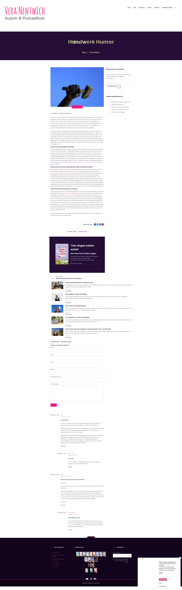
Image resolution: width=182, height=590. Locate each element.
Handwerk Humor (66, 342)
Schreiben (94, 52)
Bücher (149, 7)
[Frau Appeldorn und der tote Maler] (86, 559)
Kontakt (56, 566)
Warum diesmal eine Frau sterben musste (79, 282)
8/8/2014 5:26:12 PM (65, 476)
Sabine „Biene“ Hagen (70, 195)
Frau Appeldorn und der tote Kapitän (77, 317)
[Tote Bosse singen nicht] (87, 554)
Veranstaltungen (167, 7)
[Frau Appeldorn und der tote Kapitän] (92, 559)
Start (129, 7)
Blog (134, 7)
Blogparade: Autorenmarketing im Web (121, 102)
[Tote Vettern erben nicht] (104, 554)
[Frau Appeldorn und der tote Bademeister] (89, 559)
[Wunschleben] (95, 570)
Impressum (57, 561)
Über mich (142, 7)
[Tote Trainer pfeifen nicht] (97, 554)
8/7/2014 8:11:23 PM (65, 416)
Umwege (66, 193)
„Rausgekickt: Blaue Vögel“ (64, 173)
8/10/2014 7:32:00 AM (73, 514)
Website (52, 369)
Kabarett (156, 7)
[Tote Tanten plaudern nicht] (94, 554)
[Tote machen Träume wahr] (84, 554)
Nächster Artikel (83, 231)
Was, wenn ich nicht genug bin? (75, 306)
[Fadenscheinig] (89, 564)
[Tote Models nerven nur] (77, 554)
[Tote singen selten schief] (101, 554)
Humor (60, 113)
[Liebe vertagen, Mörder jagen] (81, 554)
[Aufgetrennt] (92, 564)
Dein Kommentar (54, 384)
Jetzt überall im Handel (76, 263)
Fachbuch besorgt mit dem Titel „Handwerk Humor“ (83, 162)
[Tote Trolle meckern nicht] (90, 554)
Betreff (52, 347)
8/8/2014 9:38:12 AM (73, 455)
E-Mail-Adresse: (109, 78)
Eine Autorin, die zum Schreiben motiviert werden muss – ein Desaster (88, 329)
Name (52, 355)
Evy (61, 415)
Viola (62, 474)
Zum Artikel (68, 291)
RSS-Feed (56, 552)
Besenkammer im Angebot (118, 112)
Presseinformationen (59, 559)
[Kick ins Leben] (87, 570)
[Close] (180, 558)
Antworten (63, 446)
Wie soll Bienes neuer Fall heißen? (76, 294)
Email (52, 362)
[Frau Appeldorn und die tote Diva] (95, 559)
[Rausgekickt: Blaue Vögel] (92, 570)
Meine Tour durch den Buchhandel (120, 107)
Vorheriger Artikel (71, 231)
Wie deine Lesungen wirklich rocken (120, 109)
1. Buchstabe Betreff (55, 376)
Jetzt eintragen (111, 86)
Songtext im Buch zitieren (118, 104)
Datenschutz (57, 564)
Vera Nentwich (71, 453)
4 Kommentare (67, 113)
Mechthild (52, 173)
